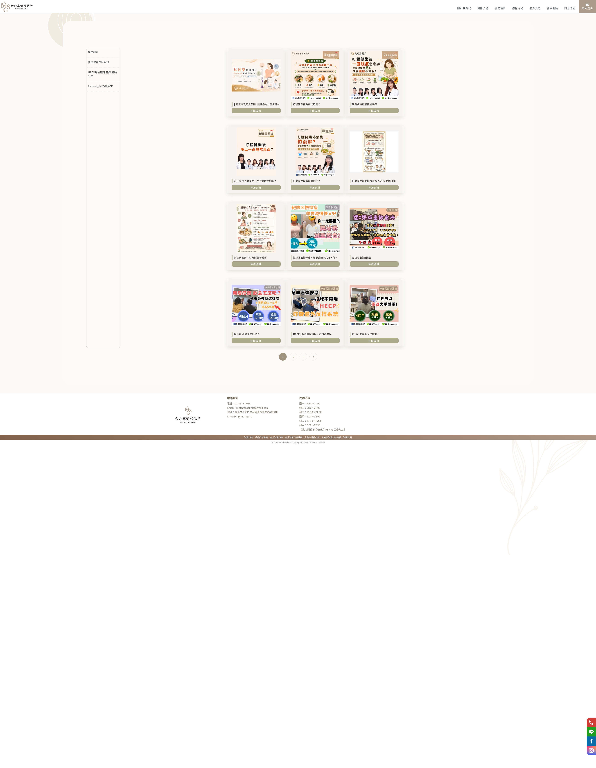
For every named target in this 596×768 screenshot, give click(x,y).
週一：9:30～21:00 (309, 403)
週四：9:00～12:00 (309, 416)
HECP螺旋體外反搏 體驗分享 (102, 74)
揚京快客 (287, 442)
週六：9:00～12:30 (309, 425)
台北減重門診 (276, 437)
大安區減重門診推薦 (331, 437)
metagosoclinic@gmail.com (248, 408)
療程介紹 (517, 8)
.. (308, 442)
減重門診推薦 (261, 437)
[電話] (591, 722)
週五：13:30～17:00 (310, 421)
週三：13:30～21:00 (310, 412)
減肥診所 (347, 437)
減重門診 (248, 437)
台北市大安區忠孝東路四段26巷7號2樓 (252, 412)
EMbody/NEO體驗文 (100, 86)
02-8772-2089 (239, 403)
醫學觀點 (552, 8)
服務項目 (500, 8)
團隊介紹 (483, 8)
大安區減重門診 (312, 437)
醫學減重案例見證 (98, 62)
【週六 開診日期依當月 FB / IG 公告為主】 (322, 429)
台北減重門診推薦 (293, 437)
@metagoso (239, 416)
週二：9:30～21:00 (309, 408)
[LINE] (591, 731)
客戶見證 (535, 8)
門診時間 (570, 8)
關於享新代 (464, 8)
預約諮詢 (587, 8)
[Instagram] (591, 750)
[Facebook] (591, 741)
